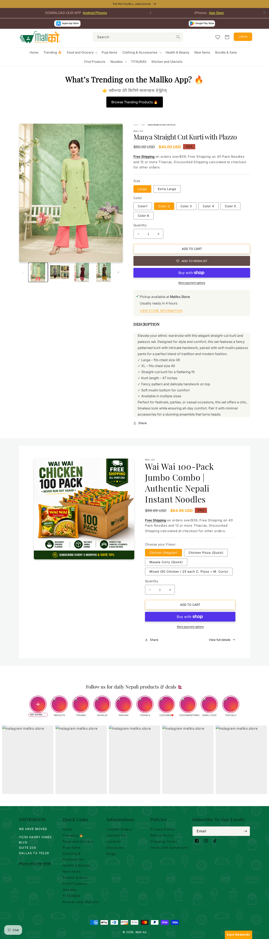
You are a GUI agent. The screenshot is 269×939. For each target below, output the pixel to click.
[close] (264, 12)
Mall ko (141, 932)
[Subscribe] (245, 831)
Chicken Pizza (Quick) (206, 552)
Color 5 (230, 206)
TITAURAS (71, 896)
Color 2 (164, 206)
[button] (81, 52)
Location (114, 841)
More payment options (191, 282)
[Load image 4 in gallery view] (103, 272)
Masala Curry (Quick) (166, 562)
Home (135, 125)
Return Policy (162, 835)
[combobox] (138, 37)
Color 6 (143, 215)
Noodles (70, 890)
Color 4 (208, 206)
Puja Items (72, 848)
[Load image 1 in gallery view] (38, 272)
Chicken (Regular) (163, 552)
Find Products (75, 884)
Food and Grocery (78, 841)
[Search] (178, 37)
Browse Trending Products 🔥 (134, 102)
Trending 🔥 (73, 835)
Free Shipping (143, 157)
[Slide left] (23, 272)
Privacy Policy (162, 829)
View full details (219, 639)
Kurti (143, 125)
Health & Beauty (76, 865)
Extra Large (167, 189)
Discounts (115, 848)
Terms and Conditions (169, 848)
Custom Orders (120, 829)
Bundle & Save (75, 878)
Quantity (139, 225)
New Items (72, 871)
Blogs (111, 854)
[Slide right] (118, 272)
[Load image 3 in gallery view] (82, 272)
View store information (161, 310)
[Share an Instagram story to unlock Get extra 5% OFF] (38, 704)
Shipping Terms (163, 841)
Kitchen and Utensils (81, 902)
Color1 (143, 206)
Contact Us (116, 835)
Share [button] (142, 423)
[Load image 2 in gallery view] (60, 272)
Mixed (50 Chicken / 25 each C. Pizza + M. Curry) (188, 571)
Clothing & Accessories (73, 856)
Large (142, 189)
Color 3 (186, 206)
